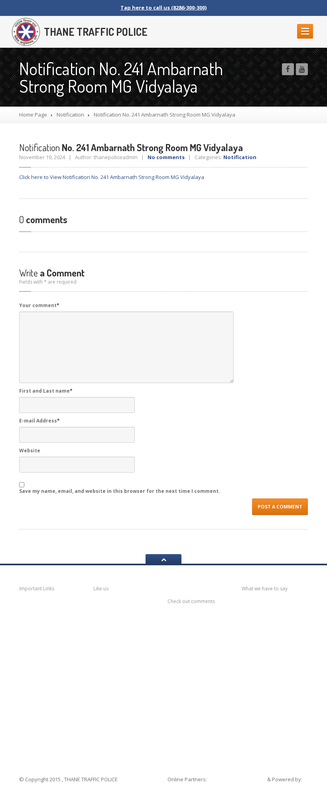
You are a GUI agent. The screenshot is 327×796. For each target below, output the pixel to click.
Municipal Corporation (43, 625)
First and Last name (46, 390)
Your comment (39, 305)
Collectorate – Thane (51, 740)
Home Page (33, 114)
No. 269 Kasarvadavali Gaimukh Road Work (276, 640)
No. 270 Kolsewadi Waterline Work (276, 616)
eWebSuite (182, 786)
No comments (166, 157)
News (37, 607)
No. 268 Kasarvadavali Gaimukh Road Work (276, 663)
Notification (70, 114)
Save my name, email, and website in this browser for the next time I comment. (119, 491)
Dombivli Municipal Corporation (51, 667)
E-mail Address (39, 420)
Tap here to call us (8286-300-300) (163, 7)
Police (37, 706)
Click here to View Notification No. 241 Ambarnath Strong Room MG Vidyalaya (111, 177)
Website (29, 450)
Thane (38, 722)
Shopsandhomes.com (237, 779)
